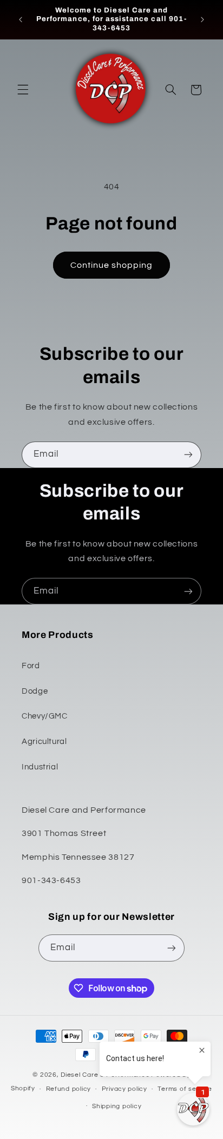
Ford (31, 666)
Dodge (35, 691)
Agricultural (44, 742)
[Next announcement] (202, 19)
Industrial (40, 767)
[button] (22, 89)
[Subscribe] (188, 455)
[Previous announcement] (20, 19)
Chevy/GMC (45, 716)
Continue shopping (111, 265)
